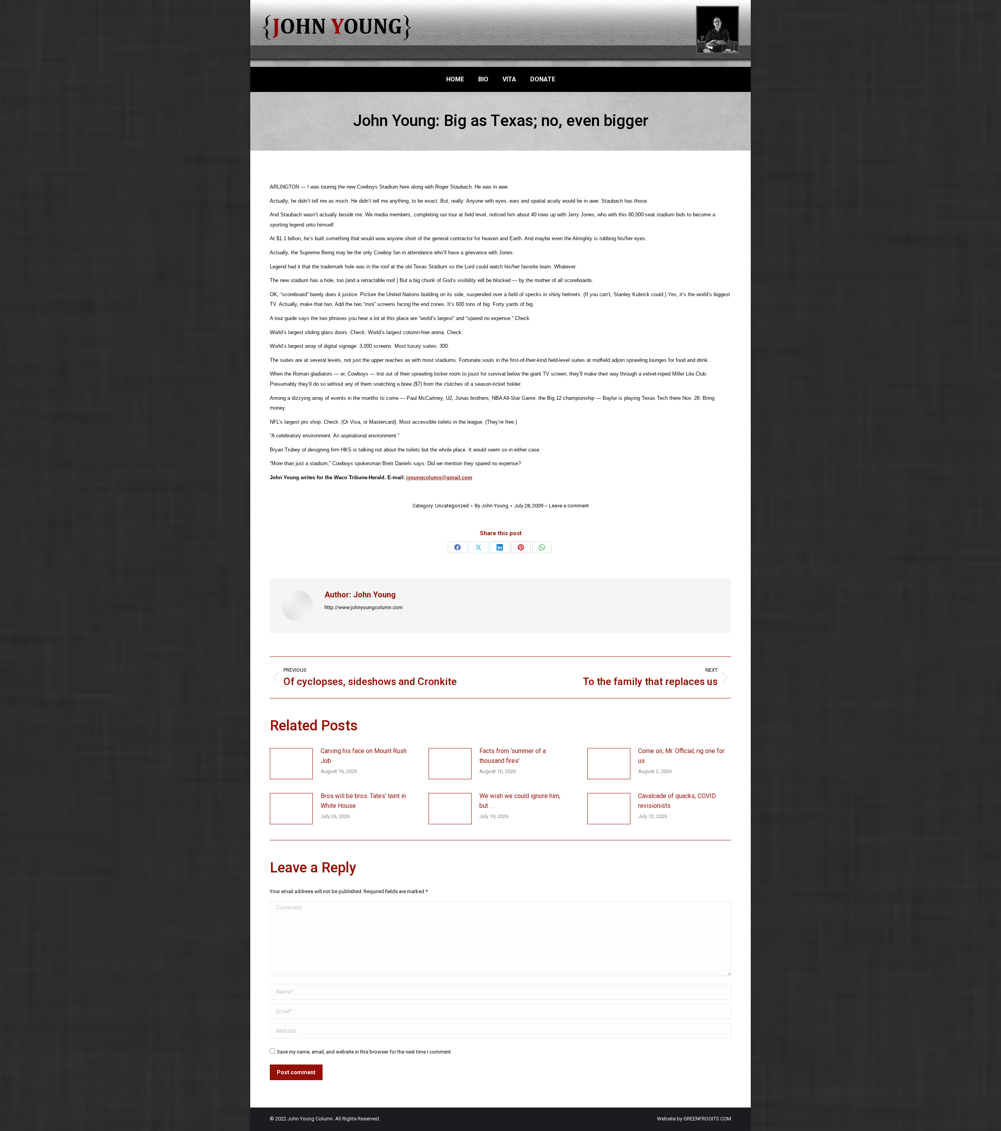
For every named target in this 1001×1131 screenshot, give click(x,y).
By (491, 506)
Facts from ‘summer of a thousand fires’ (512, 756)
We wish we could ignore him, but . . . (519, 801)
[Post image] (291, 763)
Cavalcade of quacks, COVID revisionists (677, 801)
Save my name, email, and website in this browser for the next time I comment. (364, 1052)
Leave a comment (569, 506)
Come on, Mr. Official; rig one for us (681, 756)
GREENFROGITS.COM (707, 1119)
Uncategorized (452, 506)
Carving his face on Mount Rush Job (364, 756)
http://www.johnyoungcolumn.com (364, 607)
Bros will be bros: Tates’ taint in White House (363, 801)
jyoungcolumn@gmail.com (439, 477)
